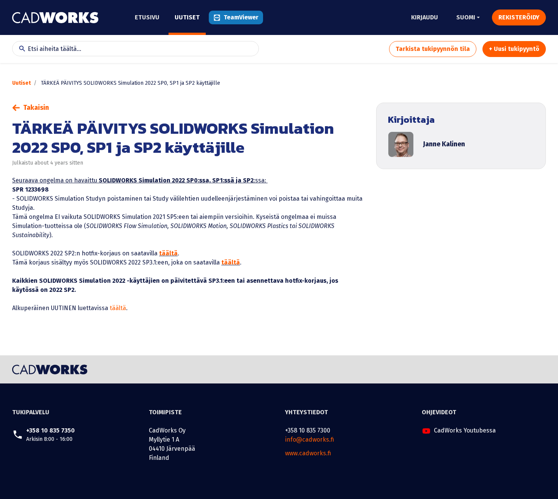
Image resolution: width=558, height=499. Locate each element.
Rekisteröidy (518, 17)
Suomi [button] (465, 17)
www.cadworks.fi (308, 453)
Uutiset (21, 83)
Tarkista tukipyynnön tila (433, 48)
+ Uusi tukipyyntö (514, 48)
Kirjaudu (424, 17)
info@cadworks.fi (309, 439)
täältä (168, 253)
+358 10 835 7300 (307, 430)
